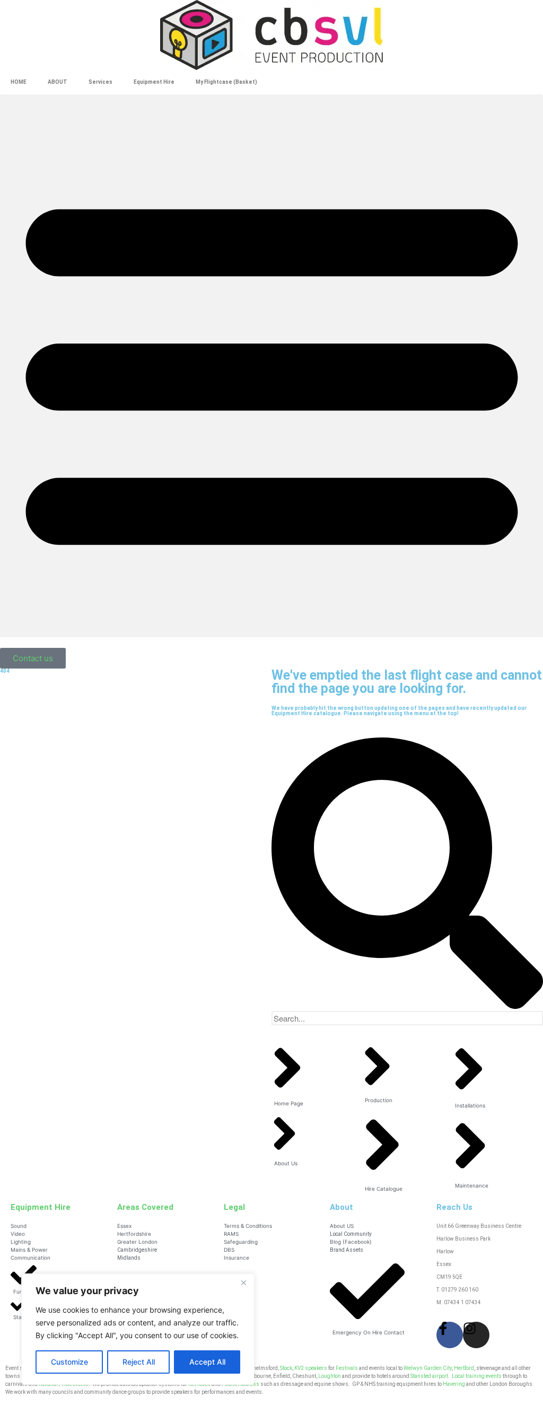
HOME (19, 82)
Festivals (347, 1368)
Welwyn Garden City (428, 1368)
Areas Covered (145, 1207)
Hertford (464, 1368)
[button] (271, 365)
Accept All (207, 1361)
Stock (286, 1368)
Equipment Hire (154, 82)
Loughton (329, 1376)
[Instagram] (476, 1335)
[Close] (243, 1282)
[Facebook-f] (449, 1335)
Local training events (477, 1376)
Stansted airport (429, 1376)
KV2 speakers (310, 1368)
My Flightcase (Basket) (226, 82)
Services (100, 82)
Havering (454, 1384)
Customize (69, 1361)
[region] (138, 1329)
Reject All (138, 1361)
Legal (234, 1207)
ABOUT (57, 82)
